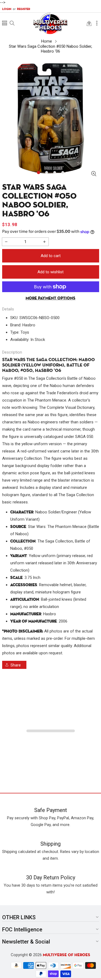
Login (6, 9)
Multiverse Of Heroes (66, 955)
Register (21, 9)
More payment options (50, 298)
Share (16, 665)
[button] (4, 23)
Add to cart (51, 255)
